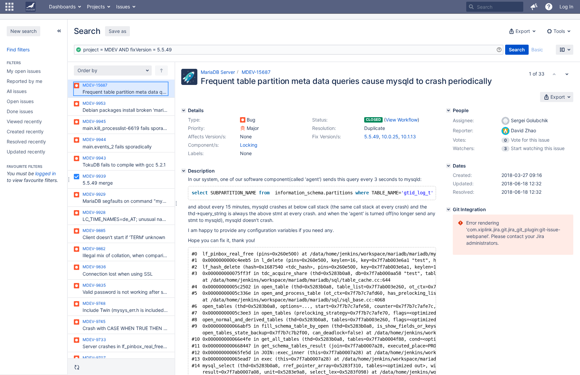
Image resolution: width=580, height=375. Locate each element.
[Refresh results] (76, 367)
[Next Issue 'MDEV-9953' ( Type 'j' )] (567, 74)
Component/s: (203, 145)
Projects (96, 6)
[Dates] (448, 165)
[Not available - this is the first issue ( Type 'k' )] (554, 74)
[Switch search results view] (564, 50)
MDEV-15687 (256, 72)
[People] (448, 110)
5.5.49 (371, 136)
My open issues (24, 71)
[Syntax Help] (499, 49)
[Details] (183, 110)
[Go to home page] (30, 6)
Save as (117, 31)
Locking (248, 145)
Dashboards (62, 6)
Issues (123, 6)
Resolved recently (26, 141)
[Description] (183, 171)
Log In (566, 6)
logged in (45, 173)
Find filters (18, 49)
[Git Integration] (448, 209)
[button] (9, 6)
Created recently (25, 131)
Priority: (196, 128)
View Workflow (402, 120)
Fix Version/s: (326, 136)
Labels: (196, 153)
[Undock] (59, 31)
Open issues (20, 101)
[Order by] (161, 70)
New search (23, 31)
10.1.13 (408, 136)
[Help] (548, 6)
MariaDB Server (218, 72)
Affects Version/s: (207, 136)
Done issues (20, 111)
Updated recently (26, 151)
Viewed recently (24, 121)
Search (517, 49)
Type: (194, 120)
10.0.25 (390, 136)
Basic (537, 49)
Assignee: (463, 120)
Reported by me (24, 81)
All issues (17, 91)
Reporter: (463, 130)
